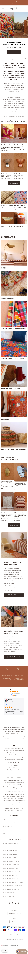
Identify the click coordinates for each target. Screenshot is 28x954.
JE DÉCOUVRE (14, 52)
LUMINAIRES (5, 226)
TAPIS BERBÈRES (7, 205)
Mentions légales (22, 942)
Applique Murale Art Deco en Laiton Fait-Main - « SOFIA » (6, 483)
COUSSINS (5, 419)
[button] (3, 8)
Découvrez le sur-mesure (12, 595)
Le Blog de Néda (7, 830)
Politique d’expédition (11, 939)
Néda (7, 932)
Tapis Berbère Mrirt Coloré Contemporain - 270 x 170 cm (20, 146)
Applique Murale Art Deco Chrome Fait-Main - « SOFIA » (20, 484)
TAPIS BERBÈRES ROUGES (10, 868)
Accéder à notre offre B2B (13, 657)
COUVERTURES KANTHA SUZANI (12, 358)
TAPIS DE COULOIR (8, 896)
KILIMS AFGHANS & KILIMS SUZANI (20, 206)
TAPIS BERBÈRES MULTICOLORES (12, 885)
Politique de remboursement (16, 934)
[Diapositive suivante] (20, 59)
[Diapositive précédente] (8, 59)
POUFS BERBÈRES (7, 298)
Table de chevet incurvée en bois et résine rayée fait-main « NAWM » (20, 514)
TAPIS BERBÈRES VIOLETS (10, 878)
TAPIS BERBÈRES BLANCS (10, 847)
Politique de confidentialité (9, 937)
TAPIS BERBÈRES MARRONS (11, 861)
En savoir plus (19, 759)
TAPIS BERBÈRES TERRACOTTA (12, 871)
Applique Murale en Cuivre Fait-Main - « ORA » (19, 175)
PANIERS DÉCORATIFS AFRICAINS (13, 449)
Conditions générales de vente (10, 942)
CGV (4, 819)
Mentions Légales (8, 826)
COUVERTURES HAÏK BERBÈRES (12, 328)
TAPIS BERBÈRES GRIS (9, 893)
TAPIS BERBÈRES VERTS (10, 875)
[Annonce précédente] (3, 2)
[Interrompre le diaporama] (26, 59)
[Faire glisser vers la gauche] (10, 685)
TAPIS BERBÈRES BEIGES (10, 850)
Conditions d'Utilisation (9, 823)
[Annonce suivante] (25, 2)
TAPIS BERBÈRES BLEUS (10, 854)
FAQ (4, 833)
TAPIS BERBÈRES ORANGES (11, 889)
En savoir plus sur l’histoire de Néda (14, 116)
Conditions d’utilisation (21, 937)
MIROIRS (4, 268)
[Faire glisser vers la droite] (17, 685)
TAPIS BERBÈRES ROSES (10, 857)
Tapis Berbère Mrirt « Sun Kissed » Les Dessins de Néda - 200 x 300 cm (7, 146)
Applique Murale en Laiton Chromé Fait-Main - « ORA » (6, 175)
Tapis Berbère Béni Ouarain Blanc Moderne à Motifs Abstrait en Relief (7, 514)
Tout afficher (14, 183)
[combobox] (14, 945)
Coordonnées (20, 939)
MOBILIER (17, 226)
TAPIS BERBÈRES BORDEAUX (11, 864)
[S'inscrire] (23, 738)
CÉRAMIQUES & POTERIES (10, 389)
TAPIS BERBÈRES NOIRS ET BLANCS (13, 882)
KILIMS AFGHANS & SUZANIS (11, 843)
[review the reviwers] (6, 705)
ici (19, 772)
